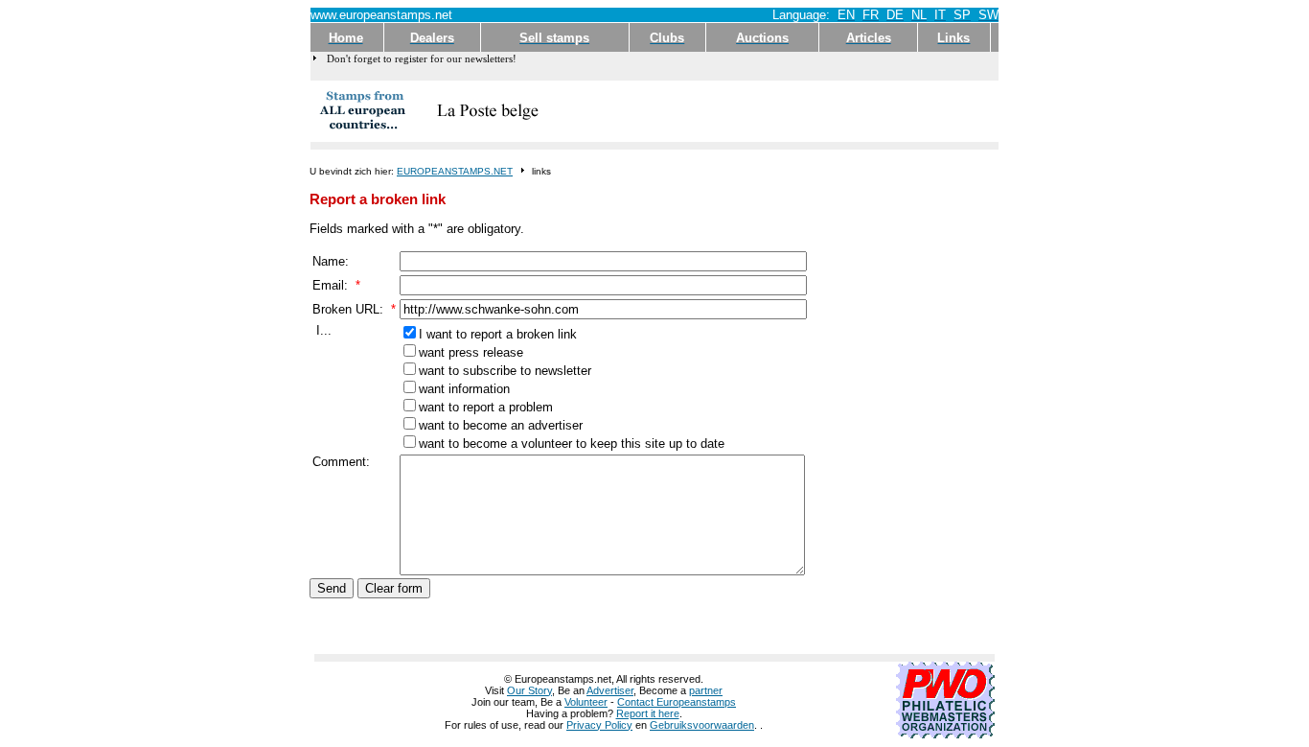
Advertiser (609, 690)
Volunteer (586, 702)
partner (706, 690)
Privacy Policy (599, 725)
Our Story (529, 690)
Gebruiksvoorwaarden (702, 725)
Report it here (647, 713)
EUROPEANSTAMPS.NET (455, 171)
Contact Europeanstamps (676, 702)
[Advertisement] (772, 111)
